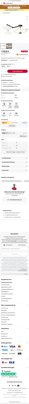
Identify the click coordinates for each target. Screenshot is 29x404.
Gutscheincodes (5, 319)
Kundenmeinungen (7, 367)
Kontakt (3, 296)
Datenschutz (4, 334)
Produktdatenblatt (23, 54)
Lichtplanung (4, 317)
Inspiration (4, 324)
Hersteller (26, 274)
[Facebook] (10, 385)
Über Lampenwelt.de (8, 305)
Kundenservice (6, 279)
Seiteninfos (5, 329)
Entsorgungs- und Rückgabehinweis (14, 392)
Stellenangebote (10, 315)
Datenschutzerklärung (22, 270)
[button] (3, 46)
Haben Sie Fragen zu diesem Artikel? (15, 152)
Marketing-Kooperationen (8, 313)
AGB (2, 331)
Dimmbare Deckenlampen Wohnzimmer (11, 181)
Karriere (3, 315)
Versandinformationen (7, 294)
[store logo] (8, 3)
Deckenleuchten (6, 13)
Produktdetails (6, 158)
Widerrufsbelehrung (6, 338)
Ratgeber (10, 324)
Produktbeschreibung (8, 162)
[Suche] (25, 3)
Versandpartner (6, 359)
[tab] (14, 290)
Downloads (5, 170)
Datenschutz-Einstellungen (7, 388)
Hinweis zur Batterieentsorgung (14, 390)
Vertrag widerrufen (6, 282)
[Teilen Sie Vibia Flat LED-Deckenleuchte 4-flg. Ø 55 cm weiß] (27, 19)
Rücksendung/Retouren (7, 289)
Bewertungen (6, 166)
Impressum (4, 336)
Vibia (16, 95)
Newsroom (4, 322)
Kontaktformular (24, 269)
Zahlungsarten (5, 291)
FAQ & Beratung (5, 285)
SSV (14, 7)
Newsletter (4, 310)
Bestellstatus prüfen (6, 287)
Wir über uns (4, 308)
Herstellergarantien (6, 298)
